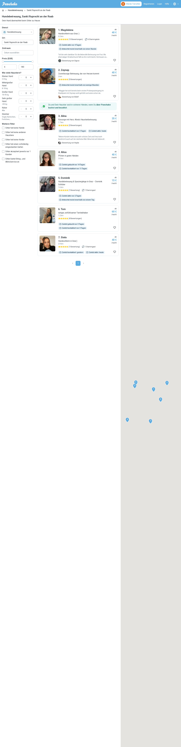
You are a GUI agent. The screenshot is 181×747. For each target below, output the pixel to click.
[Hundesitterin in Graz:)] (78, 245)
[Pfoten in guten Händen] (78, 160)
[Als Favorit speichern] (115, 60)
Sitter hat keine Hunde (14, 128)
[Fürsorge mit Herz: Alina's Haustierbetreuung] (78, 129)
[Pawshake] (10, 3)
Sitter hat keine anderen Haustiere (15, 133)
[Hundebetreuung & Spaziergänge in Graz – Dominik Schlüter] (78, 188)
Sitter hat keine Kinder (14, 139)
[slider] (3, 62)
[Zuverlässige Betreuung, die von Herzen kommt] (78, 83)
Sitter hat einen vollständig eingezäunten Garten (16, 145)
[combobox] (17, 32)
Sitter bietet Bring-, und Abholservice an (15, 160)
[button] (154, 389)
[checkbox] (3, 128)
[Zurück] (72, 263)
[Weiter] (83, 263)
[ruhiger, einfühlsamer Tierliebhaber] (78, 218)
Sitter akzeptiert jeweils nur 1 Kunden (18, 153)
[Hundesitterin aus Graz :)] (78, 45)
